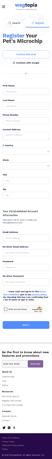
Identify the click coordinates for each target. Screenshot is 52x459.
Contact (6, 420)
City (5, 174)
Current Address (12, 129)
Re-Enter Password (13, 276)
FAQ (4, 381)
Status (5, 385)
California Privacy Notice (13, 445)
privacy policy (39, 294)
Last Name (8, 100)
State (6, 160)
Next (25, 325)
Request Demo (9, 416)
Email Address (10, 232)
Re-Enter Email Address (15, 246)
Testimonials (8, 376)
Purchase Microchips (12, 405)
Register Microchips (11, 400)
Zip (4, 189)
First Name (8, 85)
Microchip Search (10, 396)
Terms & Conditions (10, 438)
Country (8, 145)
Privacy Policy (8, 441)
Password (8, 261)
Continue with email (26, 54)
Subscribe (35, 364)
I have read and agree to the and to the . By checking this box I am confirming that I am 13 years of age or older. (25, 295)
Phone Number (10, 115)
